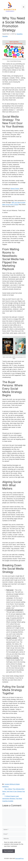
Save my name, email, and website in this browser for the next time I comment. (13, 844)
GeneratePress (19, 858)
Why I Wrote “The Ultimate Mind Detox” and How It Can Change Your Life (13, 791)
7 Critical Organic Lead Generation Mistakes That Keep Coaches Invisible (12, 798)
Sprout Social (15, 188)
